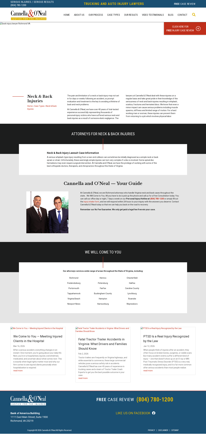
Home (67, 14)
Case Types (113, 14)
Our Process (96, 14)
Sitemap (175, 430)
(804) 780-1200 (18, 5)
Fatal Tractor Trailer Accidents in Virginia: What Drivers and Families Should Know (102, 344)
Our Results (131, 14)
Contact (182, 14)
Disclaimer (163, 430)
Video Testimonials (153, 14)
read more (18, 370)
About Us (79, 14)
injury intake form (91, 202)
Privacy (151, 430)
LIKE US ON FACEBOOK (133, 413)
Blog (170, 14)
